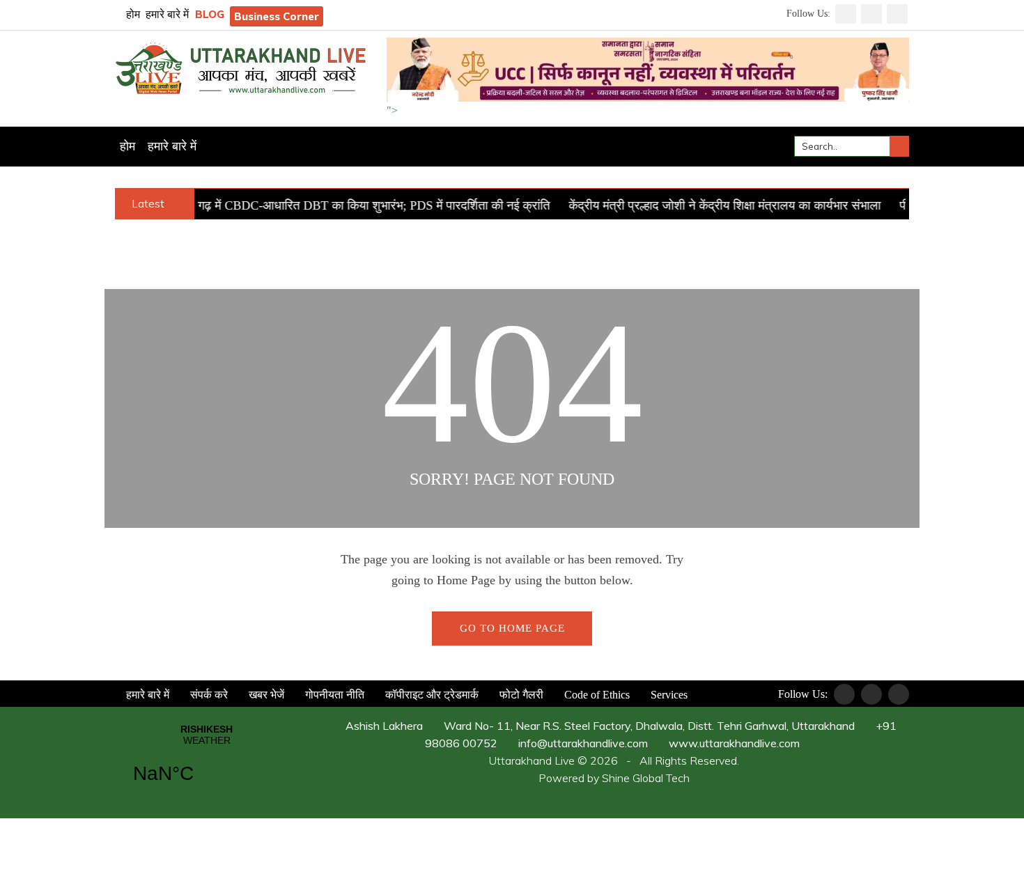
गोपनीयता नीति (333, 695)
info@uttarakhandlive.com (581, 743)
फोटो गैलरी (520, 695)
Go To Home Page (512, 628)
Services (668, 695)
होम (131, 14)
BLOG (209, 14)
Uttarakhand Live (532, 760)
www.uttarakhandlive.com (733, 743)
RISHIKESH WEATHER (206, 762)
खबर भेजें (265, 695)
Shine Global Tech (646, 778)
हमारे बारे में (167, 14)
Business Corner (276, 16)
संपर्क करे (207, 695)
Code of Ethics (595, 695)
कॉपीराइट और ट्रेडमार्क (430, 695)
